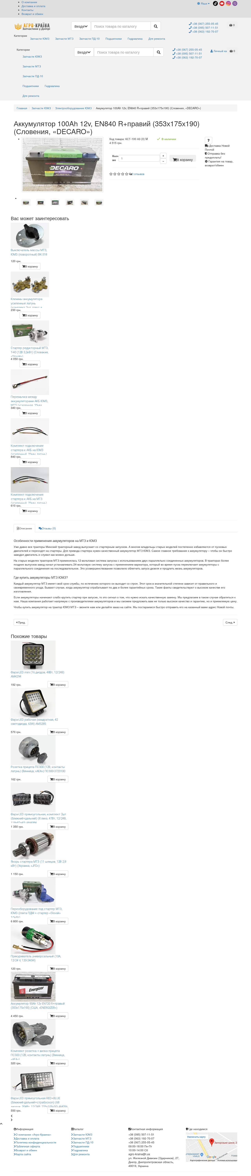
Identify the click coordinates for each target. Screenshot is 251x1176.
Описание (25, 528)
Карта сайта (23, 1154)
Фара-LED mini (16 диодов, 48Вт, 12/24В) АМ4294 (37, 674)
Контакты (27, 10)
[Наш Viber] (234, 3)
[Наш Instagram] (228, 3)
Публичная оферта (27, 1146)
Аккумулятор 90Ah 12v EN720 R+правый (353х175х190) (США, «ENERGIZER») (38, 1005)
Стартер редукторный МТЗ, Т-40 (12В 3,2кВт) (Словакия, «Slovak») (29, 351)
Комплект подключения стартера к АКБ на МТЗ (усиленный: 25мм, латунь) (29, 498)
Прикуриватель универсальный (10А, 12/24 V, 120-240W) (36, 958)
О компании (29, 2)
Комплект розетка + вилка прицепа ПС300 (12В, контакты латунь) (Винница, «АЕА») (38, 1054)
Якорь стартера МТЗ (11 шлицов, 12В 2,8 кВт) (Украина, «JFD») (38, 864)
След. (230, 622)
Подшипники (113, 38)
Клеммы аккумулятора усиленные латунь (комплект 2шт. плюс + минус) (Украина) (26, 302)
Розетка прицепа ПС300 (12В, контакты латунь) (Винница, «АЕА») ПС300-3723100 (38, 769)
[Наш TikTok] (215, 3)
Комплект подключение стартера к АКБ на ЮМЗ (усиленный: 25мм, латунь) (29, 449)
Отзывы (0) (49, 528)
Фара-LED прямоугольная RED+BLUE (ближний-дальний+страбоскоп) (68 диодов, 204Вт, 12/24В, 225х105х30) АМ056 (39, 1101)
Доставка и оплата (33, 6)
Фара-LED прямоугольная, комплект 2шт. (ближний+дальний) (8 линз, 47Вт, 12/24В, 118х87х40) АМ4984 (39, 818)
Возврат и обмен (32, 14)
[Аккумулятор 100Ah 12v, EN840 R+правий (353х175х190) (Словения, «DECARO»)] (63, 164)
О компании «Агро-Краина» (33, 1134)
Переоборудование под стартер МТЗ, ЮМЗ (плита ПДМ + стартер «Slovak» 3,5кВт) (36, 912)
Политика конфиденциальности (35, 1142)
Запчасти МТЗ (64, 38)
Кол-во (115, 158)
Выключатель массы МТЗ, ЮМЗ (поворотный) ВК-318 (29, 252)
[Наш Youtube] (221, 3)
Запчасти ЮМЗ (39, 38)
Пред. (21, 622)
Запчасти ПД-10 (89, 38)
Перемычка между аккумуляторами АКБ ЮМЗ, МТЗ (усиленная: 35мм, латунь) (29, 400)
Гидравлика (135, 38)
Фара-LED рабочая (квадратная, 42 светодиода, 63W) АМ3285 (34, 722)
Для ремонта (156, 38)
